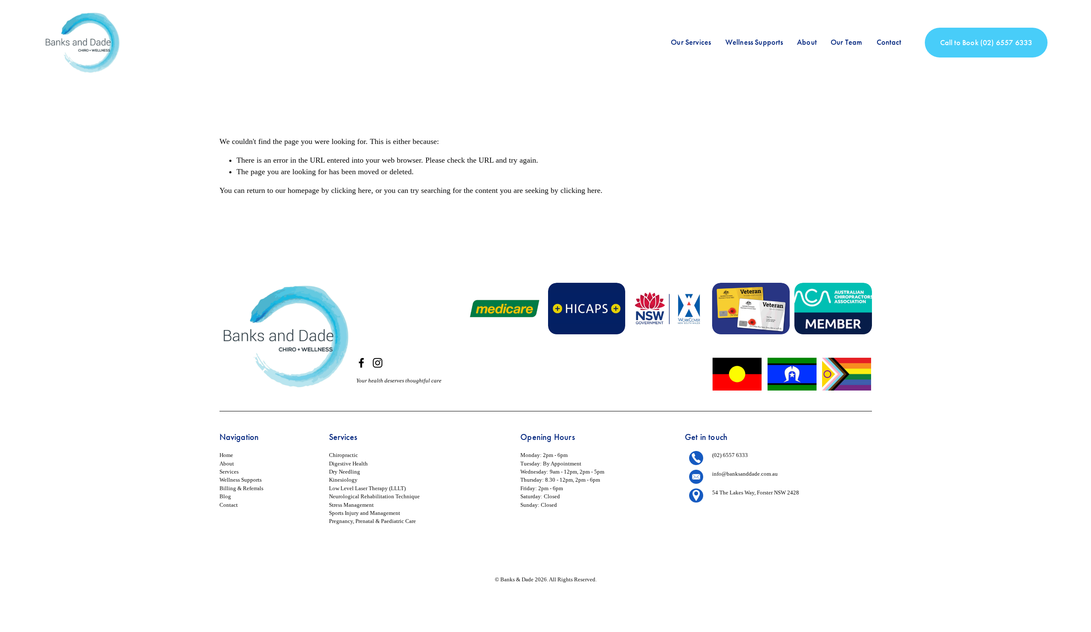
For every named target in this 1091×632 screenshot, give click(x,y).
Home (226, 455)
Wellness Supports (754, 42)
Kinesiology (343, 480)
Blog (225, 496)
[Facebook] (361, 363)
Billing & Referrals (241, 488)
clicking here (351, 190)
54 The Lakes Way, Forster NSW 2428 (755, 492)
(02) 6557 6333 (730, 455)
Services (229, 471)
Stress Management (351, 505)
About (807, 42)
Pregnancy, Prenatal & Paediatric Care (372, 521)
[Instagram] (377, 363)
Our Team (846, 42)
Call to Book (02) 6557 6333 (986, 42)
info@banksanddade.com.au (745, 474)
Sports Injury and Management (364, 513)
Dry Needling (344, 471)
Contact (889, 42)
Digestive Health (348, 463)
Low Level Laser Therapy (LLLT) (367, 488)
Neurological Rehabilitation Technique (374, 496)
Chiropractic (343, 455)
